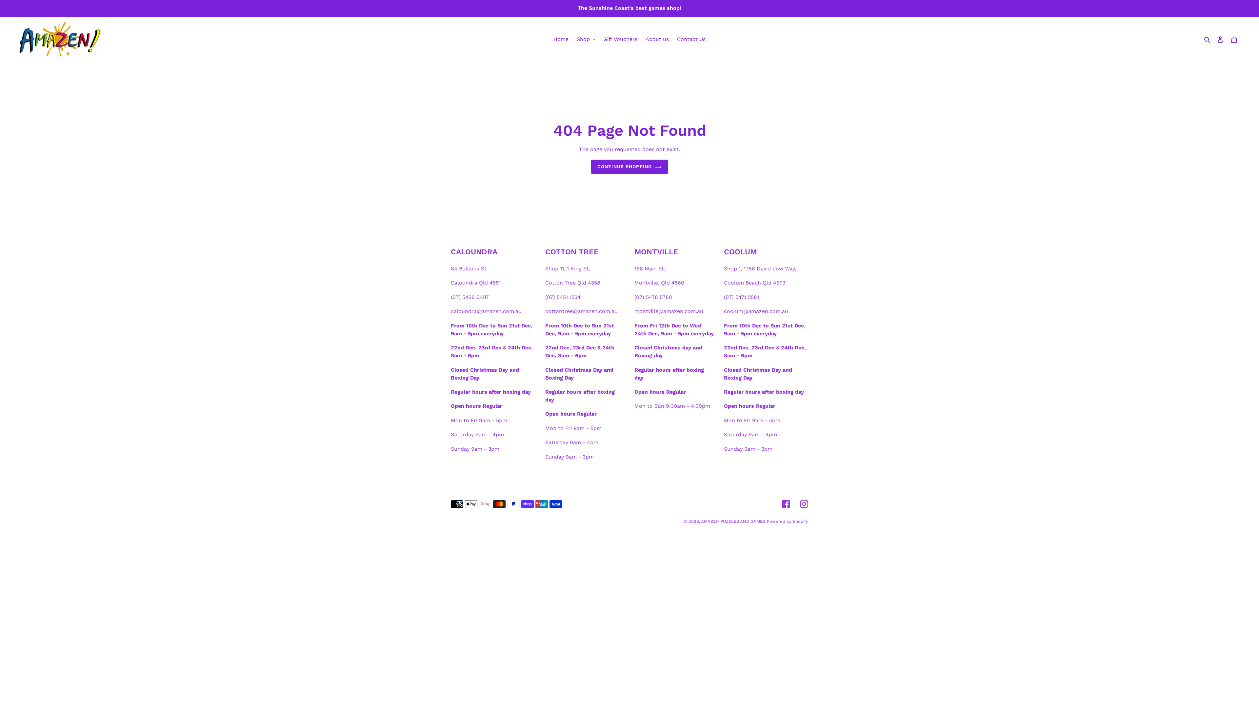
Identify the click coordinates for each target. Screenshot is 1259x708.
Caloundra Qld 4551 (476, 283)
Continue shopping (624, 166)
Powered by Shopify (787, 521)
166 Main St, (649, 269)
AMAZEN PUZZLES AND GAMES (733, 521)
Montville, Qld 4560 (659, 283)
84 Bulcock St (469, 269)
